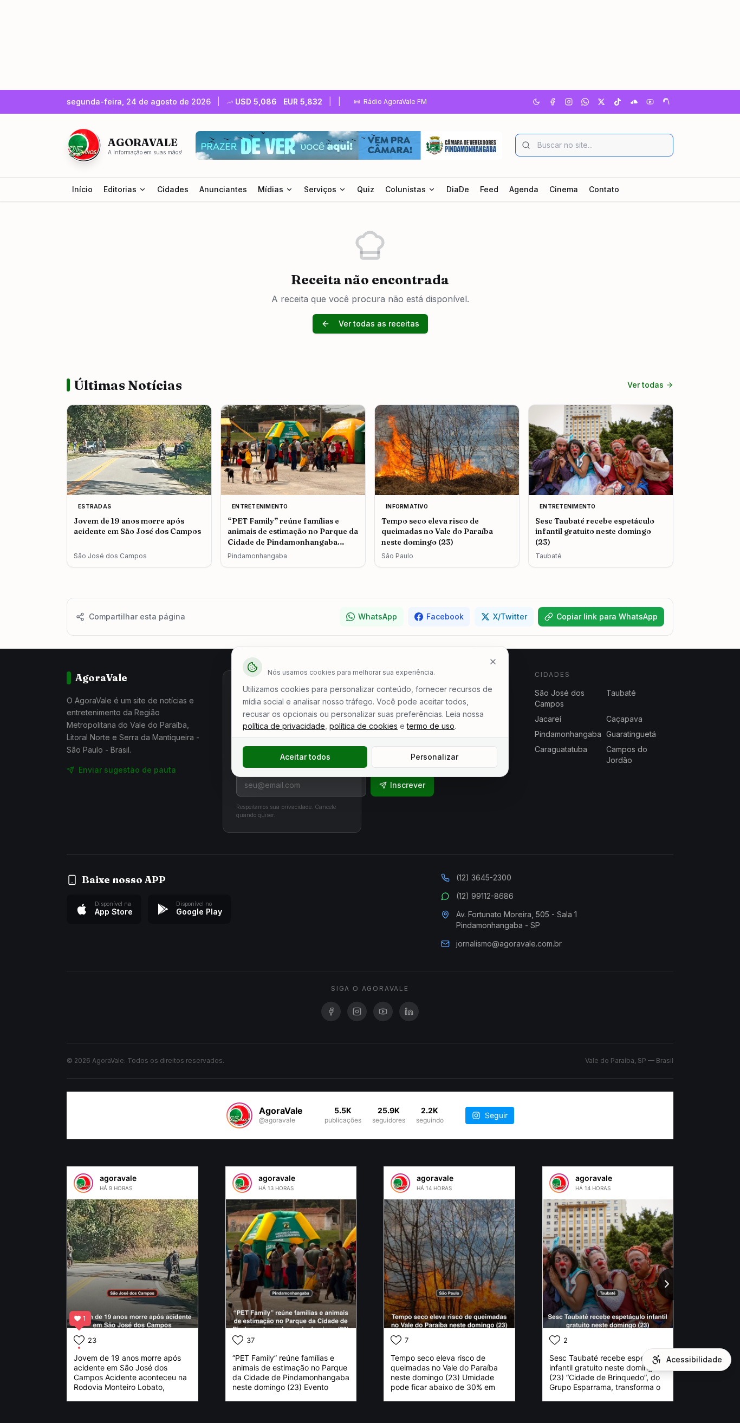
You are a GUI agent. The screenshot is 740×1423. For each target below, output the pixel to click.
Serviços (320, 189)
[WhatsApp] (585, 102)
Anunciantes (223, 189)
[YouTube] (650, 102)
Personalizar (434, 756)
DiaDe (457, 189)
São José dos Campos (560, 698)
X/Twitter (510, 616)
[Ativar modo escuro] (536, 102)
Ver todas (645, 384)
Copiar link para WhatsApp (607, 616)
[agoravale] (83, 1183)
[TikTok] (618, 102)
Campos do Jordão (626, 755)
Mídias (270, 189)
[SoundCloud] (634, 102)
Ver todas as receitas (379, 323)
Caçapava (624, 718)
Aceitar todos (305, 756)
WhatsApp (377, 616)
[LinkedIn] (409, 1011)
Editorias (120, 189)
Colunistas (405, 189)
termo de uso (431, 725)
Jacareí (548, 718)
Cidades (173, 189)
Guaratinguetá (631, 734)
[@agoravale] (239, 1115)
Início (82, 189)
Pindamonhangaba (568, 734)
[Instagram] (569, 102)
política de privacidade (284, 725)
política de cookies (363, 725)
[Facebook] (553, 102)
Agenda (523, 189)
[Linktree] (666, 102)
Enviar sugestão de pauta (127, 769)
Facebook (445, 616)
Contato (604, 189)
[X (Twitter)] (601, 102)
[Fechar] (492, 661)
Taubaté (621, 692)
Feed (489, 189)
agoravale (118, 1178)
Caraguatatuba (561, 749)
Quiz (365, 189)
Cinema (563, 189)
